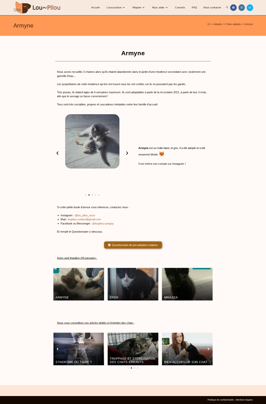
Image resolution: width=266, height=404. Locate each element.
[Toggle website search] (227, 7)
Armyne (249, 24)
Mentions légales (244, 400)
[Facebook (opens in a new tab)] (233, 7)
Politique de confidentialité (221, 400)
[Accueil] (209, 24)
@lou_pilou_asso (85, 215)
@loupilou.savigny (103, 223)
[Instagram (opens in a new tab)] (241, 7)
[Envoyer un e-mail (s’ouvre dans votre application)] (250, 7)
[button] (57, 153)
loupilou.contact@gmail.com (84, 219)
